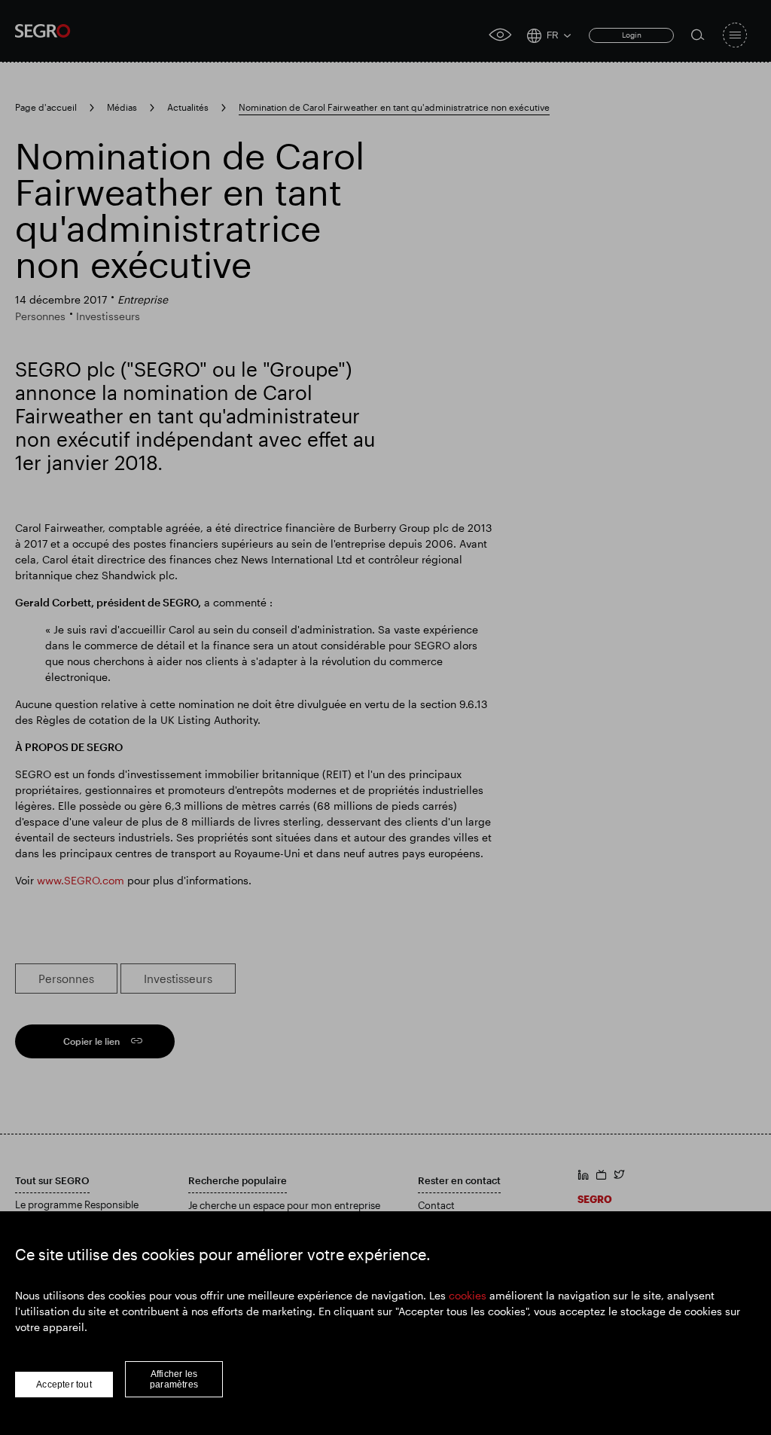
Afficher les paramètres (174, 1379)
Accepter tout (64, 1384)
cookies (467, 1295)
